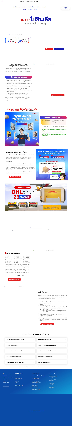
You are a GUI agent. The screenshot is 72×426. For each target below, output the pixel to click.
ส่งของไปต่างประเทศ (16, 6)
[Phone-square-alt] (8, 386)
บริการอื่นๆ (24, 6)
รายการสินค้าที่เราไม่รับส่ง (19, 275)
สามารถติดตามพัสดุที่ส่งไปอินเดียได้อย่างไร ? (14, 356)
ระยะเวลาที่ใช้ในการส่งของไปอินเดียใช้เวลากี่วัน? (47, 345)
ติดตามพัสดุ (44, 6)
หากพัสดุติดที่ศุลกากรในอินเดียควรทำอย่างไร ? (15, 362)
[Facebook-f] (4, 386)
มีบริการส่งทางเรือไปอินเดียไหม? (44, 362)
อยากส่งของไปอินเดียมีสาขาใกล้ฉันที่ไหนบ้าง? (15, 339)
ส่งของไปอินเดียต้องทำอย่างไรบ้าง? (44, 339)
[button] (20, 340)
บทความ (24, 9)
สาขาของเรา (30, 9)
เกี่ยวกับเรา (39, 6)
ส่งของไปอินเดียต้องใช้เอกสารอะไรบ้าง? (45, 356)
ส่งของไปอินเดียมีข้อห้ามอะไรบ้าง (12, 345)
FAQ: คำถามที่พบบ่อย (31, 6)
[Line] (6, 386)
